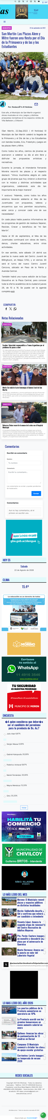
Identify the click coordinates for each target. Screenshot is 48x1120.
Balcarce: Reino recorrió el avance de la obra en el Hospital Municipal (23, 426)
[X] (24, 2)
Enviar (36, 493)
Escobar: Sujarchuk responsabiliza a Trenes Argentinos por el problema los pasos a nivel (23, 346)
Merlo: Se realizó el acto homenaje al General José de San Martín (22, 389)
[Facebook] (28, 2)
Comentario (11, 468)
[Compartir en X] (10, 309)
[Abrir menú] (4, 22)
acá (12, 291)
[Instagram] (32, 2)
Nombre (9, 459)
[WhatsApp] (20, 2)
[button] (16, 2)
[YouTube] (40, 2)
